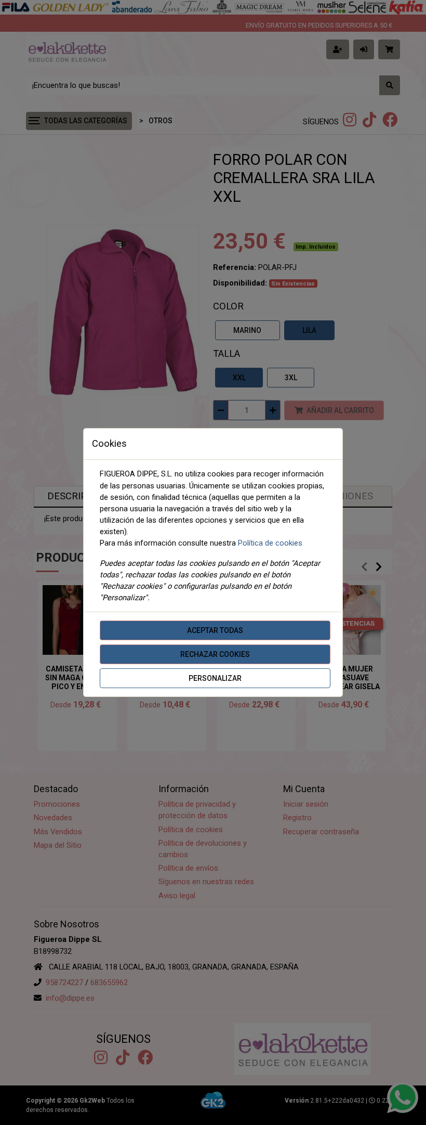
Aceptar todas (215, 630)
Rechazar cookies (215, 654)
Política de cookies (270, 543)
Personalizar (215, 678)
